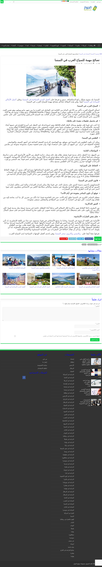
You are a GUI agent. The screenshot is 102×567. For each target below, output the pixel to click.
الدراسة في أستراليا (68, 374)
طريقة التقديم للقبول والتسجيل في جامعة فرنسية (84, 372)
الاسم (98, 323)
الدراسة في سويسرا (68, 461)
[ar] (68, 1)
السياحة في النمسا (84, 54)
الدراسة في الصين (69, 414)
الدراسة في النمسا (69, 427)
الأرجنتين (71, 365)
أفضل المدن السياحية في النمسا (36, 99)
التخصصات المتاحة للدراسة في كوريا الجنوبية (84, 401)
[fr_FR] (62, 1)
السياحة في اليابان (69, 507)
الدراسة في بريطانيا (68, 436)
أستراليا (71, 45)
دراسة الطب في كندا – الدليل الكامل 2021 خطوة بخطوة (85, 361)
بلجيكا (72, 528)
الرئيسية (99, 45)
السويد (64, 45)
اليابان (46, 45)
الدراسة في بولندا (69, 442)
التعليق (97, 306)
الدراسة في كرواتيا (69, 470)
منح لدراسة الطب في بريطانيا (86, 382)
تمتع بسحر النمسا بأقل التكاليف (65, 287)
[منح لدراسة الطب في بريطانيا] (96, 382)
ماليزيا (78, 45)
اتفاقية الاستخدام (74, 1)
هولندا (72, 556)
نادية (97, 63)
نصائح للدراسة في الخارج (67, 550)
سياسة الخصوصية (84, 1)
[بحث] (1, 1)
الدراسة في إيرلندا (69, 390)
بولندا (72, 531)
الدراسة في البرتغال (68, 402)
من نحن (99, 1)
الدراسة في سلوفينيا (68, 454)
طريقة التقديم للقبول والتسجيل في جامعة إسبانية (84, 391)
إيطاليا (72, 362)
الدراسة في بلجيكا (69, 439)
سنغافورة (71, 534)
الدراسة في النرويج (69, 424)
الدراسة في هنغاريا (69, 485)
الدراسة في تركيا (69, 445)
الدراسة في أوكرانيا (68, 383)
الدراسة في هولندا (69, 488)
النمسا (92, 54)
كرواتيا (72, 544)
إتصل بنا (93, 1)
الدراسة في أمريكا (69, 380)
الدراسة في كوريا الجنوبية (67, 476)
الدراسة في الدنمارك (68, 408)
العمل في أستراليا (69, 513)
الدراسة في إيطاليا (69, 393)
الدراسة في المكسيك (68, 420)
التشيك (72, 371)
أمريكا (84, 45)
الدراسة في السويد (68, 411)
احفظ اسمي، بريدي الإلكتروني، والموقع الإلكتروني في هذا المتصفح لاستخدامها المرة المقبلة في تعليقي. (71, 336)
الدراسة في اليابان (69, 430)
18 (88, 405)
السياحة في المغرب (68, 501)
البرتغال (72, 368)
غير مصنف (71, 541)
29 (99, 366)
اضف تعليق (77, 63)
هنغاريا (72, 553)
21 (99, 396)
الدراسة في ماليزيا (69, 479)
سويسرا (21, 45)
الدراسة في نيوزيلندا (68, 482)
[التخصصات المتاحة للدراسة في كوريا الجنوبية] (96, 402)
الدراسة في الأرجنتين (68, 396)
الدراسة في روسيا (69, 451)
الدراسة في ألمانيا (69, 377)
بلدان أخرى (6, 45)
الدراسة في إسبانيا (69, 387)
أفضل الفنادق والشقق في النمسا (89, 287)
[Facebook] (13, 2)
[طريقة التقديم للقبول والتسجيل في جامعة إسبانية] (96, 391)
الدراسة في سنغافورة (68, 457)
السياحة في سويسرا (68, 510)
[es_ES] (64, 1)
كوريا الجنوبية (55, 45)
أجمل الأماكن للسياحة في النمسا (40, 287)
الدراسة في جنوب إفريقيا (67, 448)
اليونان (72, 525)
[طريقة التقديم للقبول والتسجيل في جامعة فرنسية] (96, 372)
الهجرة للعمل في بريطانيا (67, 519)
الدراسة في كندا (69, 473)
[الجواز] (90, 8)
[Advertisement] (51, 26)
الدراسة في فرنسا (69, 464)
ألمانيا (14, 45)
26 (99, 377)
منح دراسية (71, 547)
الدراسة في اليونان (69, 433)
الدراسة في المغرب (68, 417)
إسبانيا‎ (40, 45)
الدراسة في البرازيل (68, 399)
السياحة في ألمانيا (69, 497)
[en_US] (66, 1)
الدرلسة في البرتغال (68, 491)
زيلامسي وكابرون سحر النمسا (68, 233)
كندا (27, 45)
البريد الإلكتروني (95, 330)
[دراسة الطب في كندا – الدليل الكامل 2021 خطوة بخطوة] (96, 361)
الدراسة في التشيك (68, 405)
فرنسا (33, 45)
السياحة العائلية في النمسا (17, 268)
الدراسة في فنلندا (69, 467)
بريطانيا (91, 45)
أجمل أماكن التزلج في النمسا (66, 268)
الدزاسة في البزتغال (68, 494)
